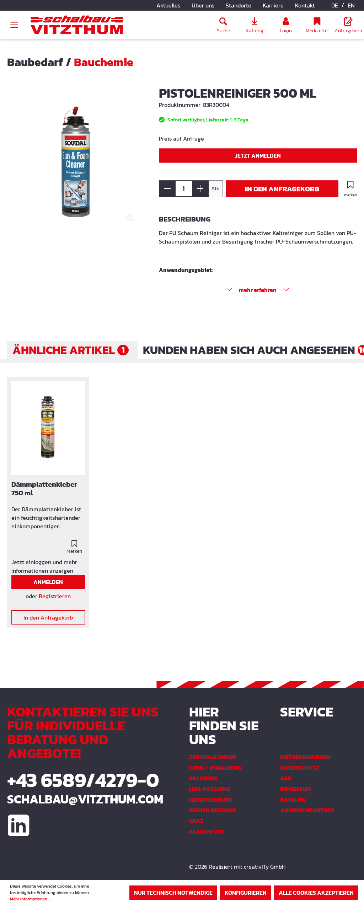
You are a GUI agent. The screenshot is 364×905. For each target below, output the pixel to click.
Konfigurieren (246, 892)
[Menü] (14, 25)
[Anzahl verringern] (167, 188)
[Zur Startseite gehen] (77, 25)
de (334, 5)
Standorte (238, 5)
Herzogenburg (210, 799)
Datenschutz (299, 767)
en (351, 5)
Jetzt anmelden (258, 155)
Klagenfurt (206, 831)
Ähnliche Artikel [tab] (68, 350)
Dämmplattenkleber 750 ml (44, 489)
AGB (285, 778)
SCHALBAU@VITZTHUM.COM (85, 799)
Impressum (295, 789)
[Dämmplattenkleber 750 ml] (48, 428)
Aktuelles (168, 5)
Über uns (203, 5)
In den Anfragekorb (282, 189)
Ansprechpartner (307, 810)
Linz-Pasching (209, 789)
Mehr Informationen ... (30, 899)
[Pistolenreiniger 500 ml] (76, 162)
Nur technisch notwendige (173, 892)
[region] (76, 163)
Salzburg (203, 778)
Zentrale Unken (212, 757)
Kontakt (305, 5)
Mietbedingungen (305, 757)
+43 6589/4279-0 (83, 780)
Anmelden (48, 582)
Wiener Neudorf (212, 810)
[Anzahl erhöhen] (200, 188)
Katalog (292, 799)
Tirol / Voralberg (215, 767)
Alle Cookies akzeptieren (316, 892)
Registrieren (55, 596)
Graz (196, 821)
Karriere (273, 5)
